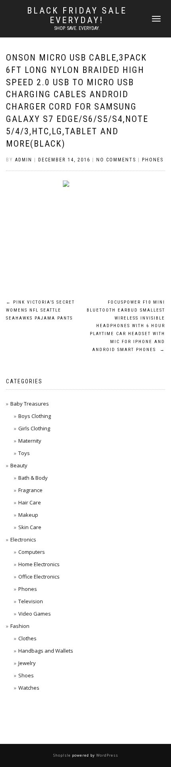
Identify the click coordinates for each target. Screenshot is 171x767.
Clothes (27, 638)
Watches (28, 687)
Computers (31, 551)
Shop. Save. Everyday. (77, 28)
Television (30, 601)
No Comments (116, 160)
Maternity (29, 440)
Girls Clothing (34, 428)
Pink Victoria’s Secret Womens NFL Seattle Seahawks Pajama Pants (40, 310)
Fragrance (30, 490)
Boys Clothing (34, 416)
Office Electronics (39, 576)
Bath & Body (33, 477)
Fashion (19, 626)
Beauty (18, 465)
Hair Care (29, 502)
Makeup (28, 514)
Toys (24, 453)
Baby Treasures (29, 403)
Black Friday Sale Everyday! (77, 15)
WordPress (106, 755)
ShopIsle (62, 755)
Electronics (23, 539)
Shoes (26, 675)
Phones (152, 160)
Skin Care (29, 527)
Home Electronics (39, 564)
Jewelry (27, 663)
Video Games (34, 613)
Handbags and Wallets (45, 650)
